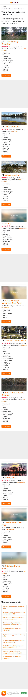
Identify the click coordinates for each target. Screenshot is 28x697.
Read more (6, 75)
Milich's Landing (11, 175)
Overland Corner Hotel (15, 340)
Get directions (13, 131)
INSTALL (23, 693)
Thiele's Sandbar (12, 126)
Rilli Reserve (10, 477)
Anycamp (3, 6)
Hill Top (7, 223)
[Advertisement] (14, 94)
